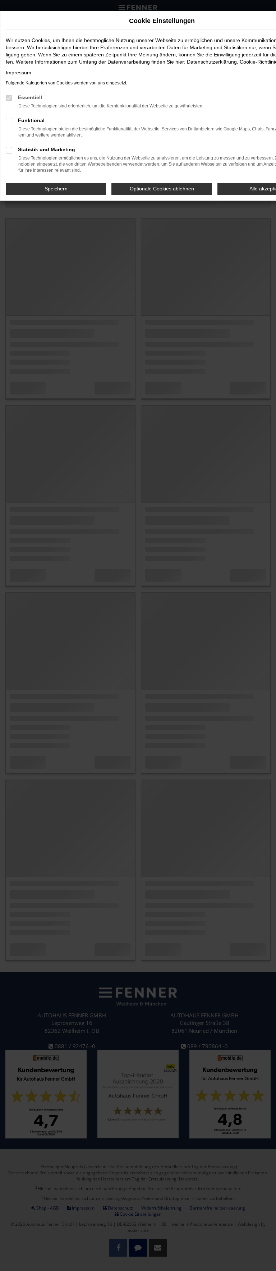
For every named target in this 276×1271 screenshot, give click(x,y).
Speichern (56, 188)
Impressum (18, 72)
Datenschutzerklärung (212, 62)
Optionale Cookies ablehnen (162, 188)
